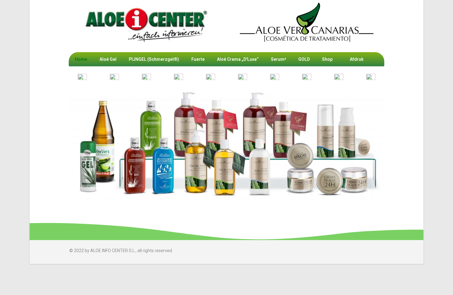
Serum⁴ (278, 59)
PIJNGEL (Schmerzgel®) (154, 59)
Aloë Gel (108, 59)
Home (81, 59)
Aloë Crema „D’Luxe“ (238, 59)
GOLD (304, 59)
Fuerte (198, 59)
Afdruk (357, 59)
